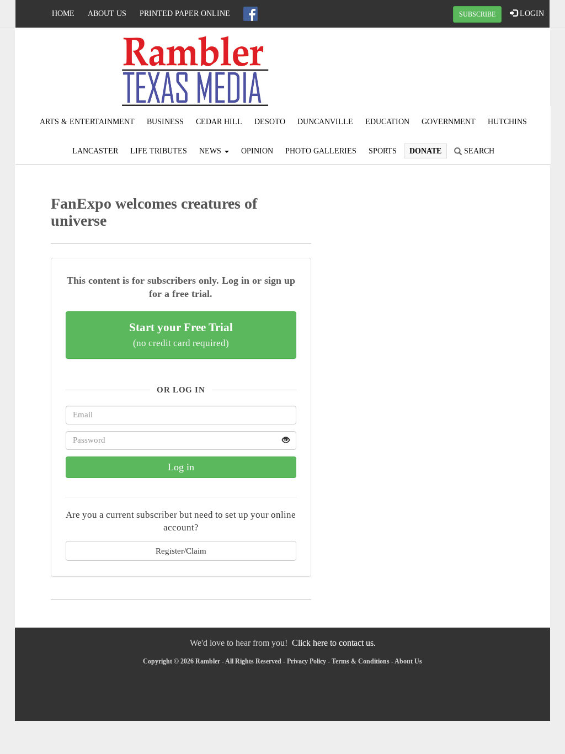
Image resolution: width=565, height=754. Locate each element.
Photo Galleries (320, 151)
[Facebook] (250, 14)
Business (165, 122)
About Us (107, 13)
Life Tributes (158, 151)
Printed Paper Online (185, 13)
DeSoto (269, 122)
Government (449, 122)
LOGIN (531, 13)
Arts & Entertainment (87, 122)
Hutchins (507, 122)
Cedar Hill (219, 122)
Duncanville (325, 122)
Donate (425, 151)
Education (387, 122)
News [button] (211, 151)
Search (478, 151)
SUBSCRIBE (477, 14)
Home (63, 13)
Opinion (257, 151)
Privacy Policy (306, 661)
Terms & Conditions (361, 661)
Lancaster (95, 151)
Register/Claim (181, 550)
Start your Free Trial (181, 334)
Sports (383, 151)
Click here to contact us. (334, 642)
